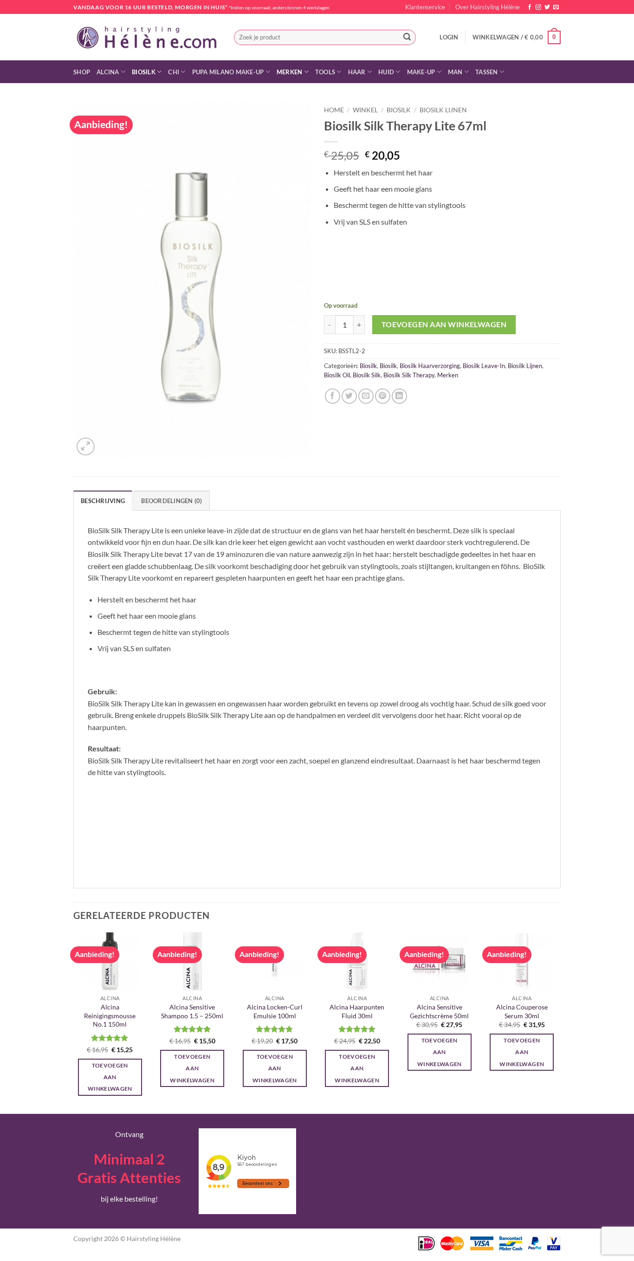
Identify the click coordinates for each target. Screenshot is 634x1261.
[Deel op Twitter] (349, 396)
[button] (449, 37)
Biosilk (143, 72)
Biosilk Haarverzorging (430, 365)
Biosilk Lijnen (443, 110)
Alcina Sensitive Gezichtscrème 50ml (439, 1011)
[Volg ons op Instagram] (538, 7)
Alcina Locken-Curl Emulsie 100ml (275, 1011)
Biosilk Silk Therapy (408, 375)
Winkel (365, 110)
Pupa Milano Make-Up (228, 72)
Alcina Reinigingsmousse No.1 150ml (110, 1015)
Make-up (421, 72)
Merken (290, 72)
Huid (386, 72)
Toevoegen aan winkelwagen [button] (110, 1077)
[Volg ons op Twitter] (547, 7)
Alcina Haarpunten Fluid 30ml (357, 1011)
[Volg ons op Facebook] (529, 7)
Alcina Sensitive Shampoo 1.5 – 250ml (192, 1011)
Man (455, 72)
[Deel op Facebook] (332, 396)
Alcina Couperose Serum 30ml (522, 1011)
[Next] (558, 1022)
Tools (325, 72)
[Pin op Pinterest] (382, 396)
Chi (173, 72)
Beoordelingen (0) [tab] (171, 500)
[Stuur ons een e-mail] (556, 7)
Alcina (108, 72)
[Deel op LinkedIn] (399, 396)
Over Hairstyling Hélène (487, 7)
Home (334, 110)
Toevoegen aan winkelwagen (444, 324)
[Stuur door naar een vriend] (366, 396)
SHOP (81, 72)
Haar (357, 72)
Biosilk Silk (367, 375)
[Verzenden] (407, 37)
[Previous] (74, 1022)
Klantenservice (425, 7)
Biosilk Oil (337, 375)
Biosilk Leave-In (484, 365)
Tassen (486, 72)
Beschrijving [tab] (103, 500)
